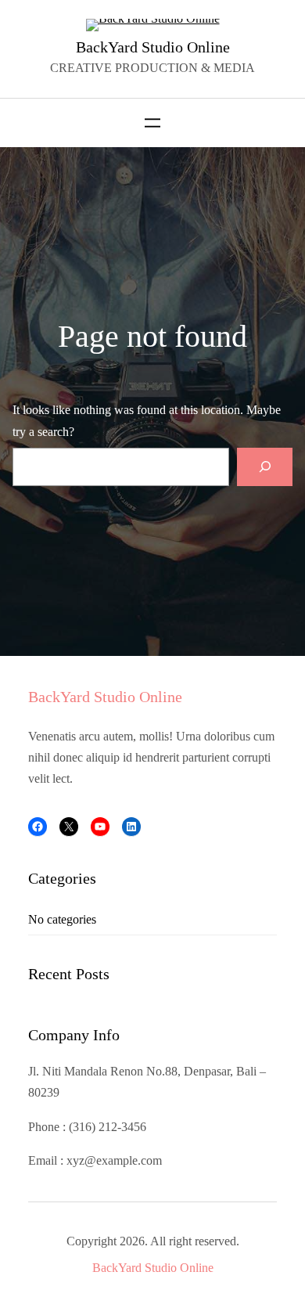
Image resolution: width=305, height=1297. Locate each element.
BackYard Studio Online (153, 47)
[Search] (264, 467)
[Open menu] (152, 123)
